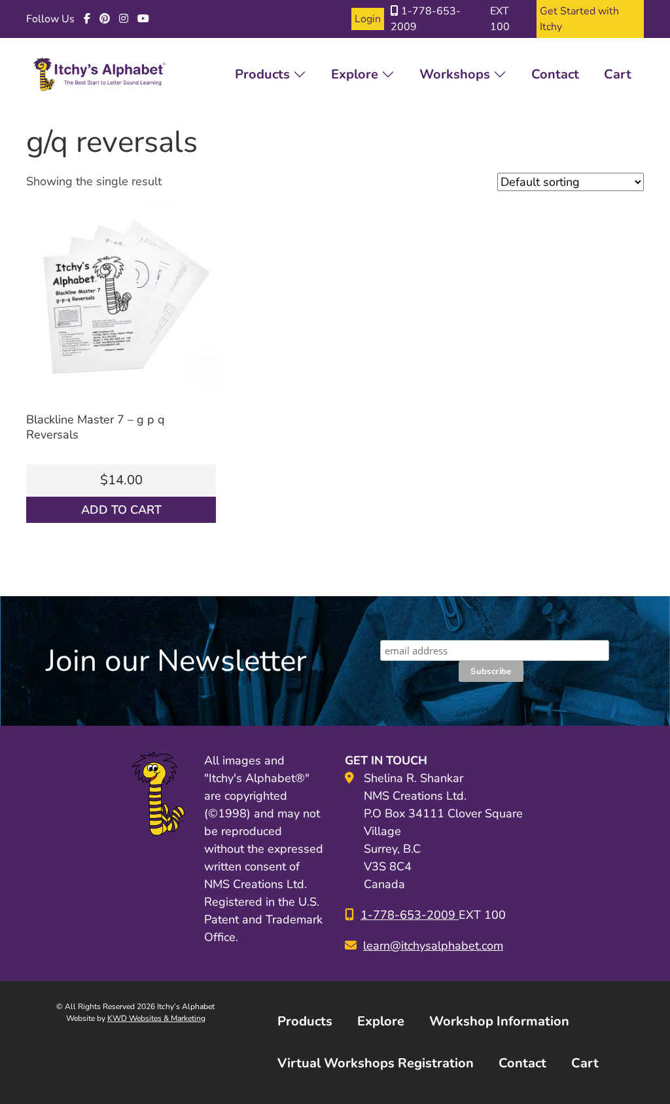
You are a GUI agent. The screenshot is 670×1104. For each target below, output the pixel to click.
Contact (555, 74)
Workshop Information (499, 1021)
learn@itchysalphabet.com (433, 945)
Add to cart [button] (121, 510)
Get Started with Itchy (579, 19)
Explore (356, 74)
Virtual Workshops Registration (375, 1063)
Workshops (456, 74)
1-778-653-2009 (426, 19)
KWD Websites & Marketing (156, 1018)
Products (264, 74)
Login (368, 19)
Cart (617, 74)
